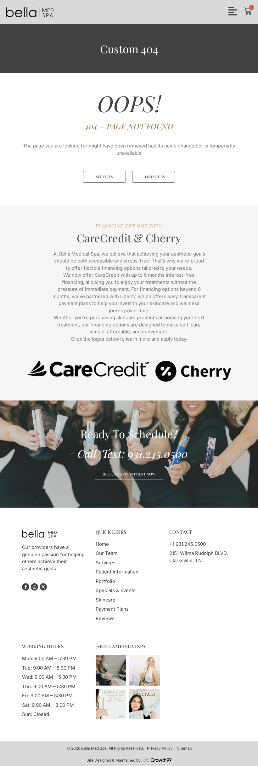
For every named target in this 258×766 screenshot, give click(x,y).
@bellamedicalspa (121, 646)
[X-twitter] (43, 586)
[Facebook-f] (25, 586)
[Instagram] (34, 586)
